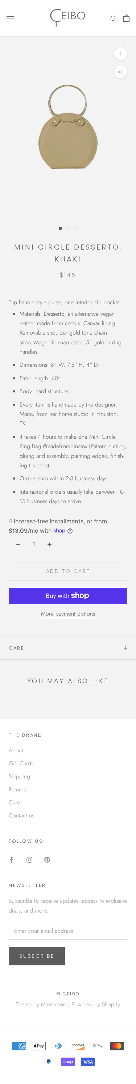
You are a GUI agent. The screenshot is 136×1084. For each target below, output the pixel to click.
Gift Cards (21, 763)
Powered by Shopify (95, 1004)
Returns (17, 789)
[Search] (113, 18)
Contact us (21, 815)
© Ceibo (68, 994)
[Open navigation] (10, 18)
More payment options (68, 613)
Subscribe (36, 956)
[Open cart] (126, 18)
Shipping (19, 776)
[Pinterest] (47, 859)
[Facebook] (12, 859)
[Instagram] (29, 859)
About (16, 750)
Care (16, 648)
